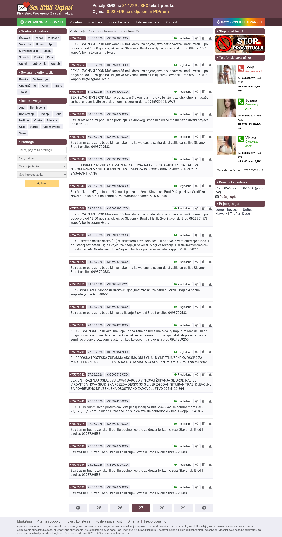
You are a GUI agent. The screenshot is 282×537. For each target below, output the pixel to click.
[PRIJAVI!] (210, 38)
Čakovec (24, 38)
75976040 (78, 186)
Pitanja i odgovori (49, 521)
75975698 (78, 446)
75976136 (78, 114)
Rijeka (38, 57)
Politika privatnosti (109, 521)
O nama (133, 521)
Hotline (24, 120)
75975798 (78, 352)
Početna (76, 22)
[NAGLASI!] (196, 38)
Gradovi (94, 22)
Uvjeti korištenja (78, 521)
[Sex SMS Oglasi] (45, 14)
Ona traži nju (27, 85)
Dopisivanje (27, 114)
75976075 (78, 136)
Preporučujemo (155, 521)
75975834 (78, 325)
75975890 (78, 235)
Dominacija (37, 107)
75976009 (78, 208)
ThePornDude (240, 214)
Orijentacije (118, 22)
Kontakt (171, 22)
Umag (40, 44)
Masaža (52, 120)
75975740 (78, 401)
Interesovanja (146, 22)
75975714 (78, 423)
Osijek (23, 63)
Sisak (47, 51)
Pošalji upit (227, 197)
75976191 (78, 91)
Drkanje (45, 114)
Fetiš (58, 114)
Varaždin (25, 44)
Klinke (38, 120)
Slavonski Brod (29, 51)
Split (52, 44)
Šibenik (24, 57)
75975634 (78, 464)
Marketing (24, 521)
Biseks (23, 79)
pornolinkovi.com (228, 210)
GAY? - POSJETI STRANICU (241, 22)
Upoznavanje (51, 126)
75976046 (78, 159)
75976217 (78, 38)
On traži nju (40, 79)
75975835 (78, 307)
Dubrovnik (39, 63)
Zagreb (55, 63)
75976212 (78, 65)
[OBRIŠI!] (203, 38)
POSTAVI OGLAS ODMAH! (43, 22)
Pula (50, 57)
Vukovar (53, 38)
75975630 (78, 487)
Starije (34, 126)
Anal (22, 107)
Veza (22, 133)
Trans (58, 85)
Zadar (39, 38)
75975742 (78, 374)
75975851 (78, 284)
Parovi (45, 85)
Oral (22, 126)
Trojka (23, 92)
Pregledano (184, 38)
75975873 (78, 261)
